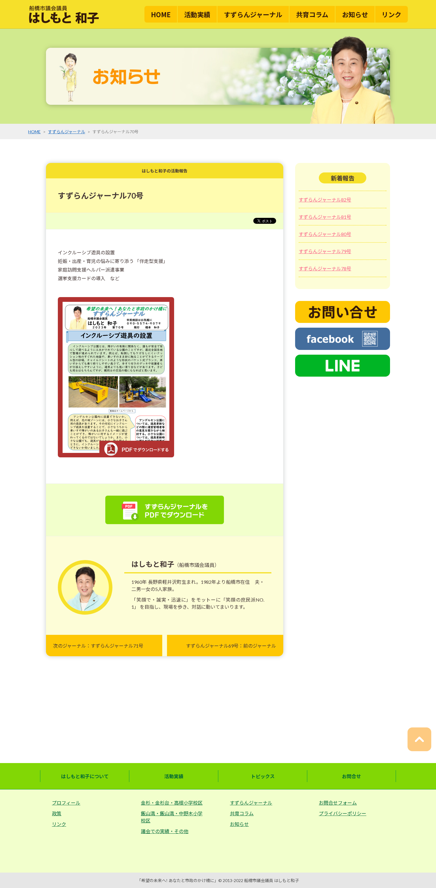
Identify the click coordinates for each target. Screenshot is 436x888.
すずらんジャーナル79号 (325, 251)
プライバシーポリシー (342, 813)
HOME (161, 14)
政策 (56, 813)
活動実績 (197, 14)
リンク (391, 14)
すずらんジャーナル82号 (325, 199)
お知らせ (355, 14)
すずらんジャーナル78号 (325, 268)
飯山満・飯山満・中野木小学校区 (172, 817)
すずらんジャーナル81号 (325, 217)
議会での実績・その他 (164, 831)
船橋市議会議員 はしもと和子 (271, 880)
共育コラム (312, 14)
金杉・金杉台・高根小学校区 (172, 802)
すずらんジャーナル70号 (101, 195)
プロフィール (66, 802)
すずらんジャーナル (253, 14)
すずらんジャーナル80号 (325, 234)
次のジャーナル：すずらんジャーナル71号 (98, 645)
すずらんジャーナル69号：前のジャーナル (231, 645)
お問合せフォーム (338, 802)
